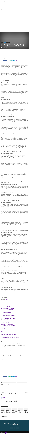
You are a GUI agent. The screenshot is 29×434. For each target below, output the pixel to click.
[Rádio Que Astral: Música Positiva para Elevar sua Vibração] (8, 409)
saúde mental (5, 384)
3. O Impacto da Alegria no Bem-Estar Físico (8, 312)
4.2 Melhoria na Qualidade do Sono (7, 321)
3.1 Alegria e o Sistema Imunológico (7, 313)
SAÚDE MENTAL (7, 42)
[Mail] (10, 402)
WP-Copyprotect (6, 433)
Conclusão (3, 328)
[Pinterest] (13, 51)
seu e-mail (2, 12)
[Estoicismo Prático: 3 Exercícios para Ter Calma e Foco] (14, 409)
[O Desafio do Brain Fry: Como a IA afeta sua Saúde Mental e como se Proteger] (3, 409)
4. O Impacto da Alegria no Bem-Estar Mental (8, 318)
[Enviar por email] (13, 60)
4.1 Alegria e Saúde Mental (6, 319)
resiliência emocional (20, 383)
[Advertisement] (14, 25)
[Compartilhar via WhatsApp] (9, 60)
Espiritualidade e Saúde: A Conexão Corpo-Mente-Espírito (7, 394)
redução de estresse (15, 383)
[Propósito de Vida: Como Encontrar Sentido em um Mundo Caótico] (20, 409)
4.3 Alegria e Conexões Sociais (7, 322)
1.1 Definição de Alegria (5, 305)
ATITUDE (13, 410)
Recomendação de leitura (5, 330)
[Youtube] (27, 1)
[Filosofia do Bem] (14, 16)
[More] (19, 51)
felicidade (2, 383)
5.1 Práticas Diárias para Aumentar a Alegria (9, 325)
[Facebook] (22, 1)
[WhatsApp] (15, 51)
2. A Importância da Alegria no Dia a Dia (7, 308)
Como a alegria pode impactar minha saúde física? (10, 332)
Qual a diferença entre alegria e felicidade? (9, 334)
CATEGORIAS (2, 42)
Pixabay (6, 299)
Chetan (4, 433)
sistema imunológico (10, 384)
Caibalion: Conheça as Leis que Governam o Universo (21, 393)
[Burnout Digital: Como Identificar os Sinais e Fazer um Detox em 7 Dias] (26, 409)
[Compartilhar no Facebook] (5, 60)
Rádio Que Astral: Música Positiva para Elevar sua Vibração (8, 412)
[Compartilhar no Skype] (14, 60)
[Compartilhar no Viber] (16, 60)
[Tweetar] (8, 60)
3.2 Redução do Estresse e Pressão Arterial (8, 315)
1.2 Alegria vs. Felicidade (6, 306)
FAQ (2, 331)
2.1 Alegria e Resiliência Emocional (7, 309)
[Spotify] (26, 1)
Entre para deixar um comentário (4, 417)
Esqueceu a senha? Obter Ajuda (4, 8)
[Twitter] (12, 51)
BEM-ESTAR (5, 42)
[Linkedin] (25, 1)
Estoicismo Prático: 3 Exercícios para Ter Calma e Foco (14, 412)
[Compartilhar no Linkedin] (11, 60)
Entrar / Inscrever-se (11, 1)
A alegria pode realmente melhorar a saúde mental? (10, 337)
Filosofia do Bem (3, 47)
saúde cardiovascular (25, 383)
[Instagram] (24, 1)
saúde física (2, 384)
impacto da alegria (6, 383)
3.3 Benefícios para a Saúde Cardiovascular (9, 316)
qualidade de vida (10, 383)
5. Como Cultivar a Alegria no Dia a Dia (7, 324)
